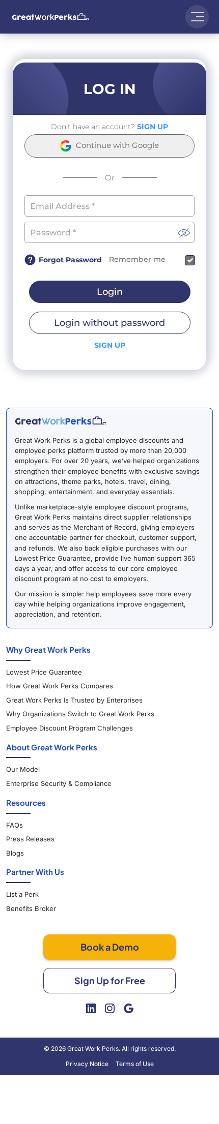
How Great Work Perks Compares (59, 686)
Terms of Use (135, 1064)
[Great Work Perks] (60, 420)
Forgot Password (70, 259)
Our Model (23, 769)
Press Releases (30, 839)
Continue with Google (116, 145)
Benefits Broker (31, 908)
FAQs (14, 825)
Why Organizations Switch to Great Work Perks (80, 714)
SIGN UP (152, 126)
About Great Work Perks (51, 747)
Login (110, 291)
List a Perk (22, 894)
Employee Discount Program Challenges (69, 728)
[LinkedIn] (91, 1009)
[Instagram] (110, 1009)
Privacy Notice (87, 1064)
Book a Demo (109, 947)
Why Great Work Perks (48, 649)
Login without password (109, 322)
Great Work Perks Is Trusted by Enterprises (74, 700)
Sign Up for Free (109, 980)
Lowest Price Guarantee (44, 672)
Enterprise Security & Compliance (59, 783)
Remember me (137, 259)
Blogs (15, 853)
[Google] (128, 1009)
